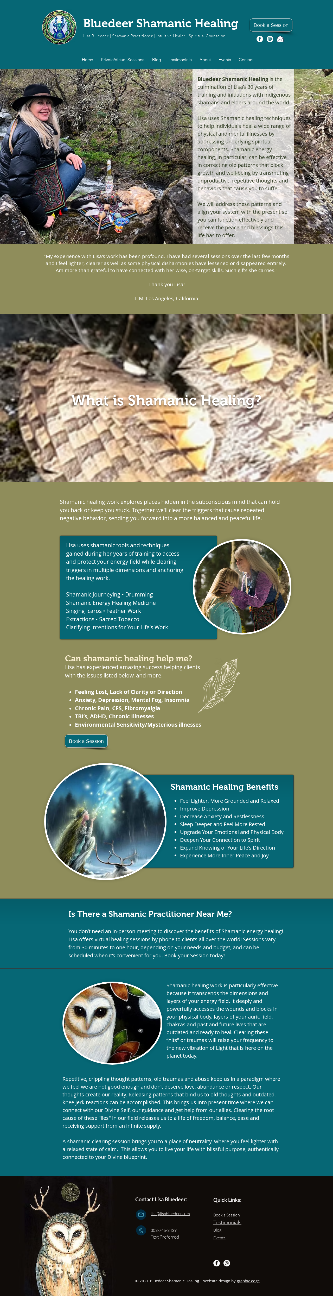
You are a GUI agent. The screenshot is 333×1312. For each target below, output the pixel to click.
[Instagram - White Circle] (270, 39)
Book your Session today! (194, 955)
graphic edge (248, 1280)
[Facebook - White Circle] (260, 39)
